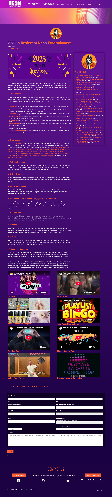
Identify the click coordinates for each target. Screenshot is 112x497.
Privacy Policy (99, 490)
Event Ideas (80, 4)
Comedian (39, 149)
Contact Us (90, 4)
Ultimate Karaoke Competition (70, 378)
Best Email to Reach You (15, 404)
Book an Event (19, 475)
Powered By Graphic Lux (32, 489)
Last (57, 401)
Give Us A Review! (93, 475)
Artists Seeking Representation (93, 480)
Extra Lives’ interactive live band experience (41, 155)
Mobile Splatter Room (14, 123)
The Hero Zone (13, 120)
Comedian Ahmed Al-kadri (57, 151)
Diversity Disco (13, 106)
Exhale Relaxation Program (16, 113)
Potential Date (12, 426)
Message (10, 432)
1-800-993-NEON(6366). (67, 476)
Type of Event (60, 410)
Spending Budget (61, 418)
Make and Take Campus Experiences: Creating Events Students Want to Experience (89, 76)
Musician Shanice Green (40, 151)
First (9, 401)
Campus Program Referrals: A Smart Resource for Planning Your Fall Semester (88, 105)
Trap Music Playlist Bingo (15, 116)
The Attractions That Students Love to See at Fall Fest (89, 108)
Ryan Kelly (46, 149)
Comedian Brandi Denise (15, 157)
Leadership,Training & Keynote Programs (48, 4)
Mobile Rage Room (14, 127)
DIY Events (60, 4)
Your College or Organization (16, 410)
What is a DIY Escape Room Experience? (86, 115)
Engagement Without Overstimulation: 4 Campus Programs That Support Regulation (88, 117)
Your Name (11, 395)
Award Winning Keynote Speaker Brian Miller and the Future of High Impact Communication (89, 131)
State (10, 418)
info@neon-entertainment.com (44, 476)
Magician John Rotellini (61, 153)
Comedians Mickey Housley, (27, 149)
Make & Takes (70, 4)
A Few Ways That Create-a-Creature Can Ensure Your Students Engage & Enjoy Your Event (89, 95)
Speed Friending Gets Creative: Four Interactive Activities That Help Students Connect (87, 102)
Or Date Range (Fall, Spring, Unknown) (66, 426)
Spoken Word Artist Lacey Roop (17, 155)
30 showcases (18, 143)
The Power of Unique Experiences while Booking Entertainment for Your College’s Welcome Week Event (89, 90)
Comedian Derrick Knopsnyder (22, 151)
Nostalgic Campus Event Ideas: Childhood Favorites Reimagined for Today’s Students (88, 83)
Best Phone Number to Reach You (65, 404)
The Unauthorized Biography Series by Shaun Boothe (37, 153)
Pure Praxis (12, 110)
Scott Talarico (14, 49)
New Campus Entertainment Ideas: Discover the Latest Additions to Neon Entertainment (89, 98)
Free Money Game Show (57, 147)
